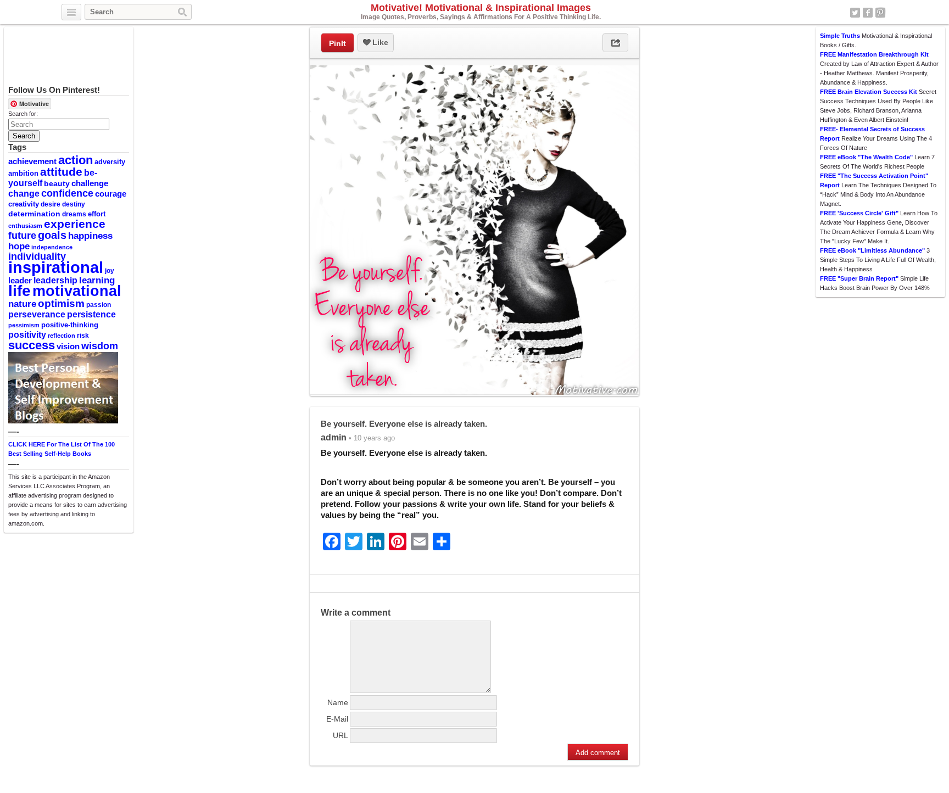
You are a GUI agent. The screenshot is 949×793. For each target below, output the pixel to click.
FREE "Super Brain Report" (859, 278)
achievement (32, 161)
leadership (55, 280)
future (22, 235)
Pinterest (880, 12)
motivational (76, 290)
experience (74, 223)
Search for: (23, 113)
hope (19, 246)
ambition (23, 173)
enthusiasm (25, 225)
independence (51, 247)
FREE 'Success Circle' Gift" (859, 213)
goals (52, 235)
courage (110, 193)
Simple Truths (840, 35)
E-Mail (337, 718)
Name (337, 702)
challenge (89, 183)
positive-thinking (69, 325)
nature (22, 303)
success (31, 345)
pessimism (24, 325)
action (75, 160)
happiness (90, 235)
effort (96, 214)
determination (34, 213)
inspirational (55, 267)
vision (68, 346)
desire (50, 204)
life (19, 290)
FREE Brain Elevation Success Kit (868, 91)
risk (83, 335)
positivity (27, 334)
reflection (61, 335)
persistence (91, 314)
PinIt (337, 43)
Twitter (855, 12)
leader (20, 280)
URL (340, 735)
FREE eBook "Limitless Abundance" (872, 250)
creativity (23, 204)
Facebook (867, 12)
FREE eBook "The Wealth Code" (866, 157)
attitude (61, 171)
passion (98, 305)
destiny (73, 204)
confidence (67, 193)
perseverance (36, 314)
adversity (109, 162)
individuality (37, 256)
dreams (74, 214)
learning (97, 280)
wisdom (99, 345)
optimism (61, 303)
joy (109, 271)
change (24, 193)
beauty (57, 183)
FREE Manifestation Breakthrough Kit (874, 54)
